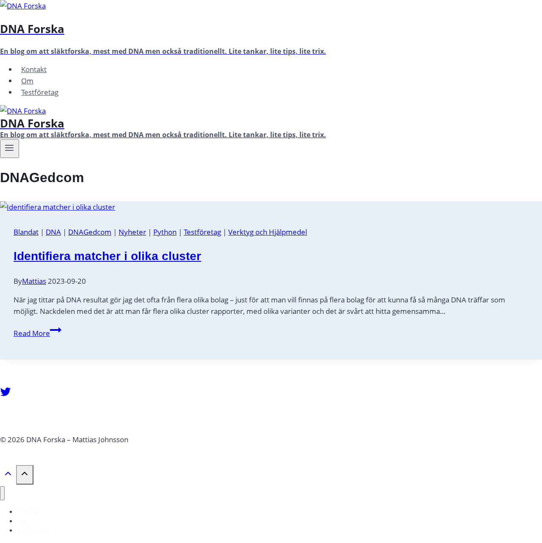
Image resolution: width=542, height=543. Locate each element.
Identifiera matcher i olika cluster (107, 256)
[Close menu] (2, 493)
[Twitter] (5, 395)
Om (27, 81)
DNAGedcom (89, 232)
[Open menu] (9, 148)
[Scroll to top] (8, 476)
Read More (37, 333)
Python (165, 232)
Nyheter (132, 232)
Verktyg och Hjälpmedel (267, 232)
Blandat (26, 232)
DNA (53, 232)
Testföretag (39, 92)
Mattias (34, 281)
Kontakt (34, 69)
